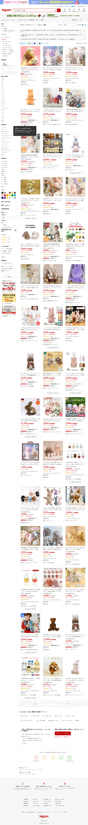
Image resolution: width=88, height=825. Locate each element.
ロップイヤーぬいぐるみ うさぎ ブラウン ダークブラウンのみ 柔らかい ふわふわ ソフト (30, 509)
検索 (9, 72)
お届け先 (3, 214)
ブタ (2, 118)
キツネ (2, 97)
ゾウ (2, 95)
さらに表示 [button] (4, 56)
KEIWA (46, 82)
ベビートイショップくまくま (29, 215)
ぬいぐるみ (39, 769)
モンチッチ (4, 146)
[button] (82, 6)
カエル (2, 102)
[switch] (15, 230)
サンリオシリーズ (5, 141)
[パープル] (5, 198)
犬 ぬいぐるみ (24, 715)
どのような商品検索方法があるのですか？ (32, 738)
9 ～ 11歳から (4, 181)
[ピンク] (2, 195)
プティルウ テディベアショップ (74, 695)
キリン (2, 106)
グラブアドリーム (49, 520)
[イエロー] (10, 195)
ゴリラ (2, 112)
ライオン (3, 104)
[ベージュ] (12, 193)
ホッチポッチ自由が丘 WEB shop (30, 649)
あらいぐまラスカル (6, 150)
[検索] (59, 10)
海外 (6, 212)
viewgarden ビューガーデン (73, 302)
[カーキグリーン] (15, 193)
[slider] (1, 66)
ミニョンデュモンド (26, 475)
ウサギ (2, 79)
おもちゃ (21, 769)
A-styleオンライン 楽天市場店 (74, 260)
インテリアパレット (71, 649)
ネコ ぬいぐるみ (35, 715)
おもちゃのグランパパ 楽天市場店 (52, 695)
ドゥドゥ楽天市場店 (49, 562)
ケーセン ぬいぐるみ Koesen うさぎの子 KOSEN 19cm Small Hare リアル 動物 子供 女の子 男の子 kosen (30, 420)
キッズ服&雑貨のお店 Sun (51, 300)
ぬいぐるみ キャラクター (27, 720)
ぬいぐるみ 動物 (41, 720)
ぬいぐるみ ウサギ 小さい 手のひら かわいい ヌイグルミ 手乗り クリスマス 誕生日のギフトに (75, 591)
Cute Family (70, 340)
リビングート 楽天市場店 (28, 386)
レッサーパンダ (5, 108)
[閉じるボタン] (84, 31)
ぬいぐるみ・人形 (30, 769)
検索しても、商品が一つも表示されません (32, 740)
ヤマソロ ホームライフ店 (50, 260)
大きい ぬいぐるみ (70, 715)
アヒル (2, 116)
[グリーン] (12, 195)
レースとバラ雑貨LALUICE (73, 564)
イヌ (2, 83)
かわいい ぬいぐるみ (66, 720)
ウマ (2, 114)
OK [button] (34, 131)
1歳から (3, 169)
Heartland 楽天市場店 (72, 124)
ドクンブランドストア (50, 167)
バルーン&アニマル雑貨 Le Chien (52, 124)
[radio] (1, 26)
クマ (2, 81)
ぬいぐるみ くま (47, 715)
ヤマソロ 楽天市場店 (27, 171)
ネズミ (2, 110)
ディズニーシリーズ (6, 137)
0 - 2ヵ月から (4, 161)
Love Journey (25, 84)
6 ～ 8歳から (4, 179)
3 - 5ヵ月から (4, 163)
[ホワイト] (7, 193)
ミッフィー (4, 127)
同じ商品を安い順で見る (75, 173)
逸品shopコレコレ (26, 522)
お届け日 (3, 220)
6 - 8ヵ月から (4, 165)
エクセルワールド (71, 170)
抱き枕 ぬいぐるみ (53, 720)
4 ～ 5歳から (4, 177)
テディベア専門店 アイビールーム (30, 433)
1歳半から (3, 171)
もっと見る (24, 743)
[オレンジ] (7, 195)
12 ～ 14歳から (4, 184)
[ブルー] (15, 195)
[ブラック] (2, 193)
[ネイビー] (2, 198)
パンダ (2, 89)
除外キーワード (5, 270)
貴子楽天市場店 (25, 259)
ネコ (2, 85)
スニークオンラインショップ (51, 388)
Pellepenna (47, 213)
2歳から (3, 173)
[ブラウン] (10, 193)
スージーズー (4, 144)
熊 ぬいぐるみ (58, 715)
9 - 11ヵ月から (4, 167)
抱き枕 (77, 720)
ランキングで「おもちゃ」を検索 (27, 774)
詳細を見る (72, 39)
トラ (2, 93)
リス (2, 91)
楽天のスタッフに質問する (63, 733)
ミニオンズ (4, 152)
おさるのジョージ (5, 131)
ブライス (3, 139)
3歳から (3, 175)
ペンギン (3, 99)
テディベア (4, 129)
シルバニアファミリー (6, 135)
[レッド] (5, 195)
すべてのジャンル (5, 19)
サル (2, 87)
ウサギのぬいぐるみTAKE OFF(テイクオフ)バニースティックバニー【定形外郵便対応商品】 (30, 200)
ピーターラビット (5, 133)
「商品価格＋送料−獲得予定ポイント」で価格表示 (30, 24)
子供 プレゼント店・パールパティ (30, 340)
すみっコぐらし (5, 148)
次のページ (68, 703)
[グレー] (5, 193)
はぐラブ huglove (71, 82)
